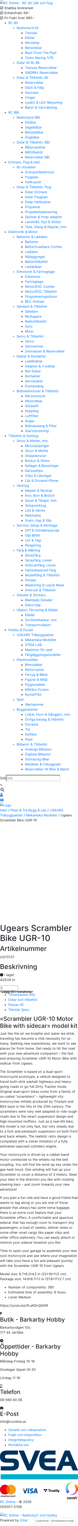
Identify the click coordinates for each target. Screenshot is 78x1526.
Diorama (31, 724)
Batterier (31, 242)
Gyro (29, 326)
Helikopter (33, 182)
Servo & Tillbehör (30, 336)
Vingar (30, 97)
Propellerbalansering (41, 212)
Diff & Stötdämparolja (42, 530)
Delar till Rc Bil (28, 63)
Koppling (32, 411)
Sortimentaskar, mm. (41, 620)
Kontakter (32, 376)
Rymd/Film (33, 694)
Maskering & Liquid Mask (44, 585)
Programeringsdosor (41, 296)
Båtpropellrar (35, 147)
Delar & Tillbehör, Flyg (34, 187)
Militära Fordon (37, 689)
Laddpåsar (33, 267)
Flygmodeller (35, 684)
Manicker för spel (38, 650)
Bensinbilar (33, 48)
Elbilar (30, 38)
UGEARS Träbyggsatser (35, 635)
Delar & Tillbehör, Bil (32, 77)
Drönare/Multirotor (39, 172)
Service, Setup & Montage (37, 525)
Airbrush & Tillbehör (40, 590)
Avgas (30, 421)
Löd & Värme (35, 510)
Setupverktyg (35, 505)
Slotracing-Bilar (37, 759)
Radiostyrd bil (27, 28)
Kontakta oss (18, 1445)
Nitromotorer (35, 396)
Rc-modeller (26, 167)
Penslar (30, 580)
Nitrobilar (32, 43)
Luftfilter (31, 416)
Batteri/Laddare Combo (43, 247)
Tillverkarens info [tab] (21, 995)
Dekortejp (33, 605)
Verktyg (23, 485)
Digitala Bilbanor (38, 754)
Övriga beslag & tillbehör (44, 719)
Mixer (29, 331)
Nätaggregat (35, 257)
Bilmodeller (33, 665)
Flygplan (31, 177)
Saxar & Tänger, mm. (41, 500)
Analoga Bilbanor (38, 749)
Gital (23, 1520)
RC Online (8, 1502)
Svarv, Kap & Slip (38, 520)
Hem (3, 810)
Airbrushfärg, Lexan (40, 565)
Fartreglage (34, 281)
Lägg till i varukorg (16, 991)
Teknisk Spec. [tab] (19, 1010)
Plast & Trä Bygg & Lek (28, 810)
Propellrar (32, 207)
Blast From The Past (41, 53)
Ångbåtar (32, 137)
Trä (27, 729)
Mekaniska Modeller (40, 640)
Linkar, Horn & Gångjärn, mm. (48, 714)
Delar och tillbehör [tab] (22, 1000)
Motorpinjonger (37, 446)
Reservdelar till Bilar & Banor (47, 769)
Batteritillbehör (36, 262)
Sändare (31, 311)
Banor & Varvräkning (41, 107)
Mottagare (33, 316)
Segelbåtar (33, 127)
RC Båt (13, 112)
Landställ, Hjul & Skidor (43, 222)
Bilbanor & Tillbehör (32, 744)
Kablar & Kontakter (31, 356)
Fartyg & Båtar (36, 675)
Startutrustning (37, 431)
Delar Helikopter (38, 202)
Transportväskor (38, 625)
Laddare (31, 252)
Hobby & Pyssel (20, 630)
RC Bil (13, 23)
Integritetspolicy (21, 1440)
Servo (29, 341)
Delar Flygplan (36, 197)
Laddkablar (34, 361)
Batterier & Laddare (32, 237)
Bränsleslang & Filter (41, 426)
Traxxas (31, 33)
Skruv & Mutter (36, 451)
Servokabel (34, 381)
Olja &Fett (32, 535)
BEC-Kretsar (34, 301)
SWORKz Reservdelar (41, 72)
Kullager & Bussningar (42, 466)
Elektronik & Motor (23, 232)
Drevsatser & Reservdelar (45, 351)
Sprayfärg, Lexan (38, 560)
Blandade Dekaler (39, 600)
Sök (3, 778)
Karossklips (34, 471)
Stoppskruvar (35, 456)
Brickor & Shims (37, 461)
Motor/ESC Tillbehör (41, 291)
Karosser (32, 92)
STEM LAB (33, 645)
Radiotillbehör (36, 321)
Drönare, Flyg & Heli (24, 162)
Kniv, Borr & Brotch (39, 495)
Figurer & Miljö (36, 679)
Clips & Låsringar (38, 475)
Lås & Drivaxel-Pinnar (42, 480)
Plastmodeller (27, 660)
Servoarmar (34, 346)
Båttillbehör (34, 152)
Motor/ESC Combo (40, 286)
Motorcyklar (34, 670)
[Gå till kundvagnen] (2, 800)
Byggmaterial (27, 709)
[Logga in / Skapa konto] (1, 795)
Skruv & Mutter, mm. (32, 441)
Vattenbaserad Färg (40, 570)
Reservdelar (34, 82)
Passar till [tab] (16, 1005)
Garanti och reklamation (27, 1430)
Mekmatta (33, 515)
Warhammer (34, 704)
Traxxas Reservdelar (41, 68)
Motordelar (33, 401)
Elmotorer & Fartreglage (36, 272)
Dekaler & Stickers (31, 595)
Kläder (30, 615)
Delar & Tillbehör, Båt (33, 142)
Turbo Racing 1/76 (39, 58)
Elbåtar (30, 122)
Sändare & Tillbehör (32, 306)
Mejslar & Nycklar (38, 490)
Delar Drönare (36, 192)
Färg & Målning (28, 550)
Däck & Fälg (34, 87)
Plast (29, 739)
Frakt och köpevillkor (25, 1435)
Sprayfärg (33, 555)
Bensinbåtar (34, 132)
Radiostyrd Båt (28, 117)
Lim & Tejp (33, 540)
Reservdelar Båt (37, 157)
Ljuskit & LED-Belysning (43, 102)
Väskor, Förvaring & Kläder (37, 610)
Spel (20, 699)
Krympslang (34, 386)
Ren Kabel (33, 371)
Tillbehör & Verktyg (23, 436)
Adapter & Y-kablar (40, 366)
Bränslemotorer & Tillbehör (38, 391)
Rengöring (33, 545)
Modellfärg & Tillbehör (42, 575)
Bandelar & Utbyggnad (43, 764)
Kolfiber (31, 734)
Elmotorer (33, 276)
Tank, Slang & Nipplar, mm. (46, 227)
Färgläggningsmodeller (43, 655)
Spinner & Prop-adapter (43, 217)
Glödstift (32, 406)
